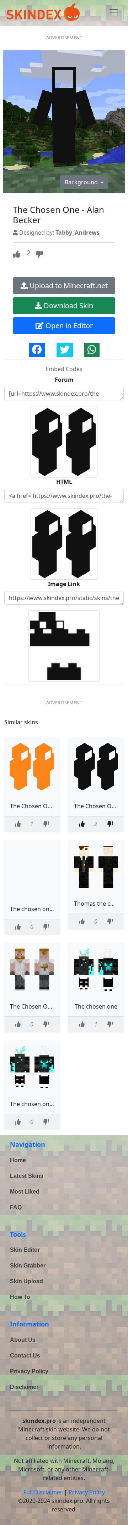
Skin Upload (26, 1281)
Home (18, 1160)
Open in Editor (68, 325)
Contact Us (25, 1355)
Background (82, 182)
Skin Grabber (28, 1265)
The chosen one (96, 1006)
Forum (64, 380)
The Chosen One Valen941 (45, 1006)
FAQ (16, 1207)
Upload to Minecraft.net (68, 285)
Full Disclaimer (43, 1492)
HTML (64, 482)
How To (20, 1297)
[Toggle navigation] (114, 12)
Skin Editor (25, 1250)
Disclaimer (24, 1387)
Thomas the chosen (100, 904)
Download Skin (67, 305)
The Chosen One (32, 806)
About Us (23, 1340)
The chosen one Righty (40, 1104)
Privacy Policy (29, 1371)
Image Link (64, 584)
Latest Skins (26, 1176)
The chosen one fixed (38, 909)
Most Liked (24, 1192)
